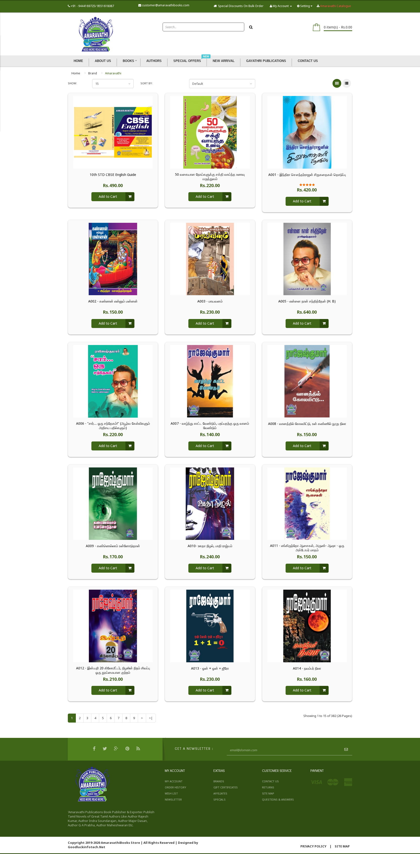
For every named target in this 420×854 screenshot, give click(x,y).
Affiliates (220, 793)
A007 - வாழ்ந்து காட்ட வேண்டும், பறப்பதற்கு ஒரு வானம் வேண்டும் (210, 425)
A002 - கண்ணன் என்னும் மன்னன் (113, 301)
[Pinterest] (128, 749)
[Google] (116, 749)
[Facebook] (94, 749)
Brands (218, 781)
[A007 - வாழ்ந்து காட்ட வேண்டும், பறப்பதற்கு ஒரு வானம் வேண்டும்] (210, 381)
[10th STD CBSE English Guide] (113, 132)
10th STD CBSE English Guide (113, 175)
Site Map (268, 793)
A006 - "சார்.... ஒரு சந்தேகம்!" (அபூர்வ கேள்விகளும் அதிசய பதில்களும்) (113, 425)
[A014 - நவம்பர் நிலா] (307, 625)
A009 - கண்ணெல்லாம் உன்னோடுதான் (113, 546)
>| (151, 718)
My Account (174, 781)
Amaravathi (113, 73)
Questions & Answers (278, 799)
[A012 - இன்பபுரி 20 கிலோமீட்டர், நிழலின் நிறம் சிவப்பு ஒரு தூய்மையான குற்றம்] (113, 625)
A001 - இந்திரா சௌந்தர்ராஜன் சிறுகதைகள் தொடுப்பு (307, 175)
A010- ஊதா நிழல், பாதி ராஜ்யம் (210, 546)
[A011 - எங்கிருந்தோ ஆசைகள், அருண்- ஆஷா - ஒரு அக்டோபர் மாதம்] (307, 503)
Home (75, 73)
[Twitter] (105, 749)
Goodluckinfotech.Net (86, 847)
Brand (92, 73)
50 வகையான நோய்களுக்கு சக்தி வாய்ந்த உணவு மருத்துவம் (210, 176)
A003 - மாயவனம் (210, 301)
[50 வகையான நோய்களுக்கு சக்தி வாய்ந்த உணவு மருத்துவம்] (210, 132)
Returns (268, 787)
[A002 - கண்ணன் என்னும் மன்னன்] (113, 259)
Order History (175, 787)
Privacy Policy (313, 846)
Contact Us (270, 781)
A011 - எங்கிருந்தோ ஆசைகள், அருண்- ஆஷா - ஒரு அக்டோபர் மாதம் (307, 547)
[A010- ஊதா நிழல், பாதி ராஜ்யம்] (210, 503)
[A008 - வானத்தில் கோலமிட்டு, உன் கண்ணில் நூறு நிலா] (307, 381)
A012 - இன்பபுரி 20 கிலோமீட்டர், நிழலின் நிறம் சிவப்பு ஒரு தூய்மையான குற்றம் (113, 670)
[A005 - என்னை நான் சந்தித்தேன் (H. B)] (307, 259)
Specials (219, 799)
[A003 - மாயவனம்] (210, 259)
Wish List (171, 793)
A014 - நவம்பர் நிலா (307, 668)
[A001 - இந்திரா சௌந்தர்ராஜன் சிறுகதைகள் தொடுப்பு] (307, 132)
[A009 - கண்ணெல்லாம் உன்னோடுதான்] (113, 503)
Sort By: (146, 83)
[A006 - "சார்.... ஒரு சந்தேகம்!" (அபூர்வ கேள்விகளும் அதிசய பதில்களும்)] (113, 381)
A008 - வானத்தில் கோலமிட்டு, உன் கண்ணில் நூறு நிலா (307, 424)
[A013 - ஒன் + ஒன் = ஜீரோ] (210, 625)
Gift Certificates (225, 787)
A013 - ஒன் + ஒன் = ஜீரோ (210, 668)
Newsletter (173, 799)
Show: (72, 83)
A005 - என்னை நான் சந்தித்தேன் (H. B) (307, 301)
